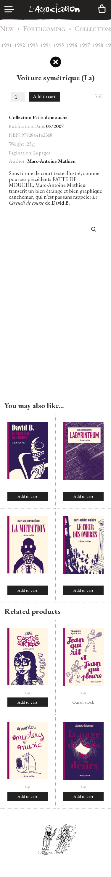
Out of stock (83, 702)
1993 (32, 45)
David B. (61, 202)
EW (7, 29)
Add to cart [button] (27, 496)
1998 (97, 45)
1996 (71, 45)
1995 (58, 45)
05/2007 (55, 126)
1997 (84, 45)
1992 (19, 45)
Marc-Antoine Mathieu (51, 161)
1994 (45, 45)
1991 (6, 45)
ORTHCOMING (44, 29)
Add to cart (44, 96)
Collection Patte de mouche (38, 117)
